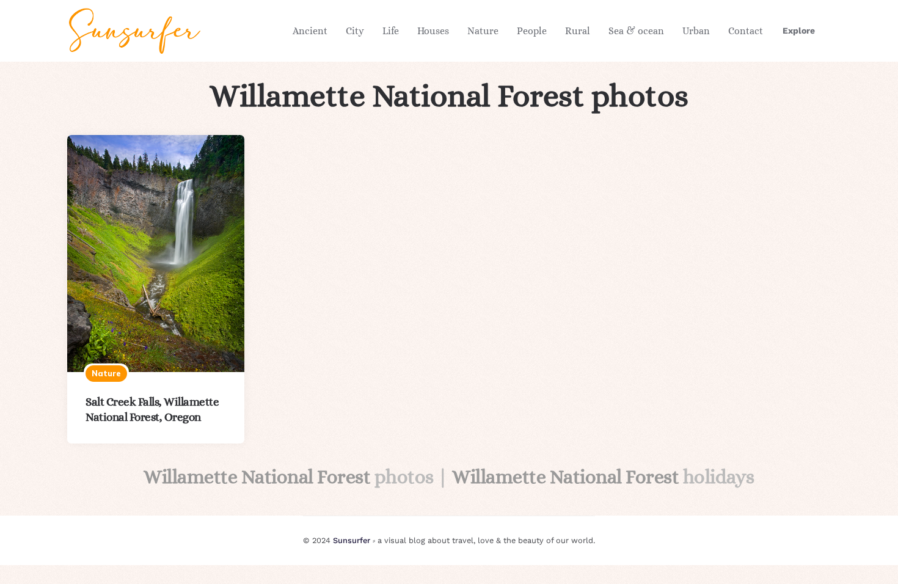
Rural (577, 31)
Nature (482, 31)
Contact (745, 31)
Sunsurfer (351, 540)
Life (390, 31)
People (532, 31)
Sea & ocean (636, 31)
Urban (696, 31)
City (355, 31)
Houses (433, 31)
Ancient (310, 31)
